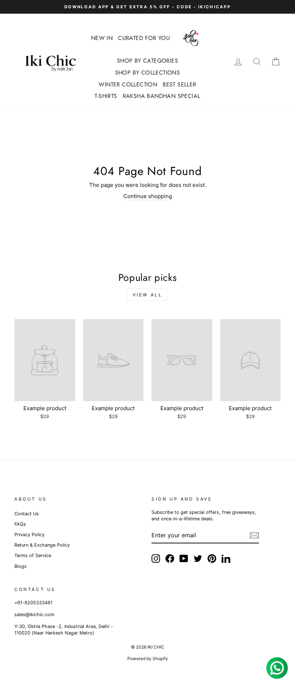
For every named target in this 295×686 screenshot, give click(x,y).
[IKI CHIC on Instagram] (155, 558)
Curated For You (144, 38)
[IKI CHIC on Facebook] (169, 558)
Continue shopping (147, 196)
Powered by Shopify (147, 658)
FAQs (20, 524)
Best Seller (179, 84)
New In (102, 38)
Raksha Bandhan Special (161, 96)
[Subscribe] (254, 535)
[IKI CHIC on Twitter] (198, 558)
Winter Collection (128, 84)
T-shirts (106, 96)
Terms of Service (32, 555)
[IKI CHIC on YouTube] (184, 558)
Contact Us (26, 513)
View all (148, 294)
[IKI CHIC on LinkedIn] (226, 558)
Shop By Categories (147, 61)
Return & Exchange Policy (42, 545)
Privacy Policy (29, 534)
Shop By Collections (147, 72)
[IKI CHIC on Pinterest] (212, 558)
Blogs (20, 566)
